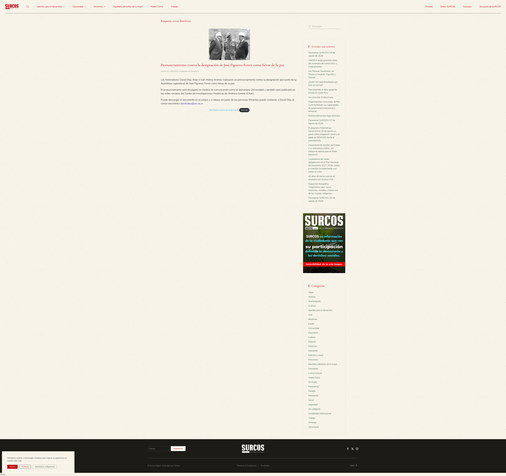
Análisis (312, 305)
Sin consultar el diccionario (320, 97)
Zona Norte (313, 427)
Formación (313, 368)
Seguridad (313, 404)
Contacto (467, 6)
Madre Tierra (157, 6)
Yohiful (177, 465)
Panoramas (313, 386)
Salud (311, 400)
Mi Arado (312, 382)
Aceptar (12, 467)
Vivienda (312, 422)
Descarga (244, 110)
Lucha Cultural (315, 373)
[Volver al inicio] (11, 6)
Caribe (311, 323)
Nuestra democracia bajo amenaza (324, 115)
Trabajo (174, 6)
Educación (313, 350)
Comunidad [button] (77, 6)
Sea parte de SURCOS (490, 6)
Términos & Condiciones (247, 465)
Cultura (311, 337)
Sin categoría (314, 409)
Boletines (312, 319)
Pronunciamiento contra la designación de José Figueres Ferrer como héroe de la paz (222, 65)
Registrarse (178, 448)
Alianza (311, 296)
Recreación (313, 395)
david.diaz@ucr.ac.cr (192, 103)
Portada (428, 6)
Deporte (312, 341)
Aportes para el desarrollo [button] (49, 6)
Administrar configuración (45, 467)
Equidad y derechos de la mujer (128, 6)
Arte (310, 314)
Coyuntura (313, 332)
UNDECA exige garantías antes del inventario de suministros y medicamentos (322, 63)
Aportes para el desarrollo (320, 310)
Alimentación (314, 301)
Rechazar (25, 467)
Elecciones (313, 359)
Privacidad (265, 465)
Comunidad (313, 328)
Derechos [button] (98, 6)
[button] (27, 6)
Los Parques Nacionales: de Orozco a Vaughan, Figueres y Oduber (322, 74)
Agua (310, 292)
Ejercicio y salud (315, 355)
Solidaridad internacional (319, 413)
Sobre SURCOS (447, 6)
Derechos (194, 71)
